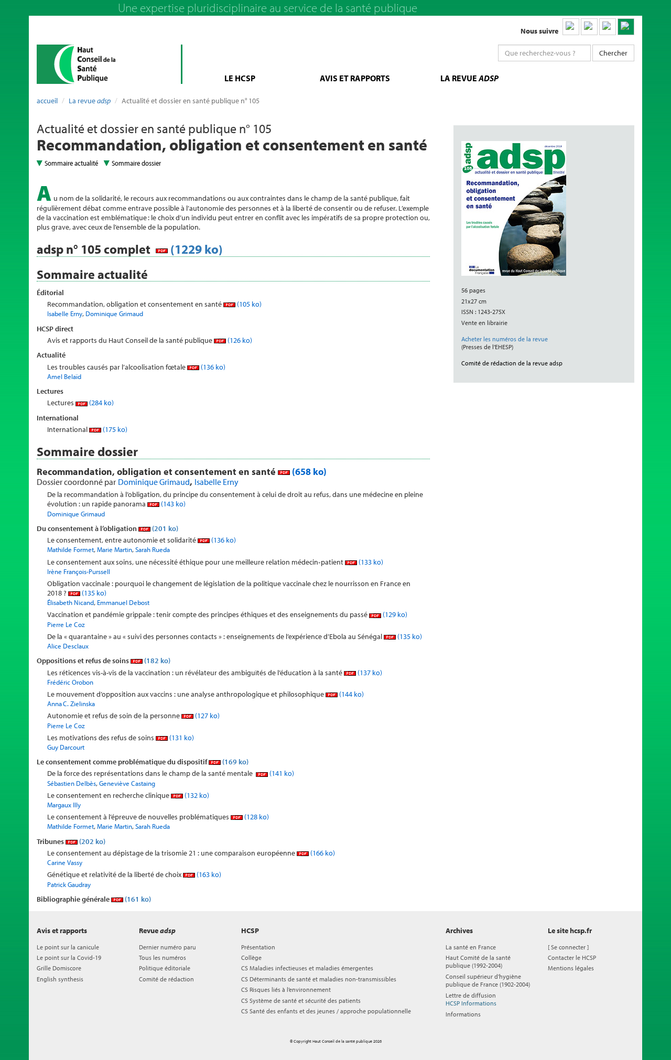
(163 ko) (208, 874)
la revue (469, 78)
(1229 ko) (195, 249)
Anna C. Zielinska (71, 703)
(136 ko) (212, 367)
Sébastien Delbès (71, 783)
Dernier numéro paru (167, 947)
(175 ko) (114, 429)
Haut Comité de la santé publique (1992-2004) (478, 961)
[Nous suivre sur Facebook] (607, 26)
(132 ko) (196, 795)
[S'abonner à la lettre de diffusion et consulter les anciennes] (626, 26)
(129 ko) (394, 614)
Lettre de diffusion (471, 999)
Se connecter (568, 947)
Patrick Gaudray (69, 884)
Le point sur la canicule (68, 947)
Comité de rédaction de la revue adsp (511, 363)
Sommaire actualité (71, 163)
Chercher (613, 53)
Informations (463, 1014)
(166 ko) (322, 853)
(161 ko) (137, 899)
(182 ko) (156, 660)
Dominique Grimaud (114, 313)
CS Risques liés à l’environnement (286, 989)
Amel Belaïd (64, 376)
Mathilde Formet (70, 549)
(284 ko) (101, 402)
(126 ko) (239, 340)
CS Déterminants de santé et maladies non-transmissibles (318, 979)
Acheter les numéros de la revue (504, 339)
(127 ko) (206, 715)
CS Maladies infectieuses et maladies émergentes (307, 968)
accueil (47, 100)
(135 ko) (93, 593)
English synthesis (60, 979)
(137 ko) (369, 672)
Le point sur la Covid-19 (69, 957)
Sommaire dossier (136, 163)
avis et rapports (355, 78)
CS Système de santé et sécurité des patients (301, 1000)
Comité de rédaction (166, 979)
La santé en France (471, 947)
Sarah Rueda (152, 549)
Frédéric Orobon (70, 682)
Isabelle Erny (64, 313)
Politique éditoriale (164, 968)
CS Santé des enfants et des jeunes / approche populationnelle (326, 1011)
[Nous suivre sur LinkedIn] (570, 26)
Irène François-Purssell (78, 571)
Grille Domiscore (59, 968)
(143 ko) (172, 504)
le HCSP (239, 78)
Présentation (258, 947)
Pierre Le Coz (66, 624)
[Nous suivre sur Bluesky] (589, 26)
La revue (90, 100)
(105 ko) (248, 304)
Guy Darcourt (65, 747)
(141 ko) (281, 773)
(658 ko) (308, 472)
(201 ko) (164, 528)
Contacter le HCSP (572, 957)
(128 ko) (256, 816)
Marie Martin (114, 549)
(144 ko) (351, 694)
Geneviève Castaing (127, 783)
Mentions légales (571, 968)
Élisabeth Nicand (70, 602)
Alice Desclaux (68, 646)
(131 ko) (181, 737)
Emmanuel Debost (123, 602)
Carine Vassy (64, 862)
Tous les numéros (162, 957)
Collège (251, 957)
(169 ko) (234, 761)
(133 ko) (370, 562)
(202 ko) (91, 841)
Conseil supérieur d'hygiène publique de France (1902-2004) (488, 980)
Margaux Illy (64, 805)
